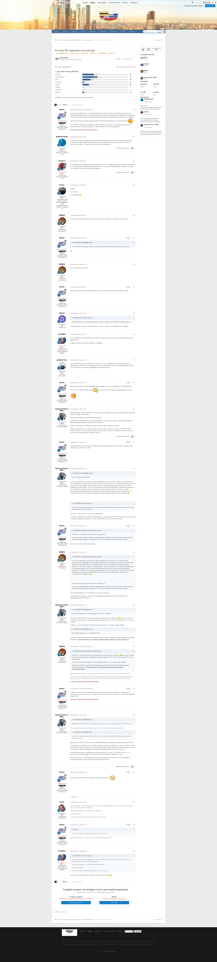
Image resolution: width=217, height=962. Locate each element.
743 (63, 173)
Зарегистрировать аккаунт (76, 902)
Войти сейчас (114, 902)
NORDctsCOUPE (62, 137)
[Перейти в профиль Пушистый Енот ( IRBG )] (62, 416)
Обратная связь (111, 948)
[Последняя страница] (69, 105)
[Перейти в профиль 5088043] (62, 221)
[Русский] (213, 2)
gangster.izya (62, 360)
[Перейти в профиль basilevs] (62, 166)
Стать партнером (114, 2)
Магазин (92, 31)
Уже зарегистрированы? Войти (194, 6)
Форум (92, 2)
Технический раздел (76, 59)
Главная (74, 31)
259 (63, 149)
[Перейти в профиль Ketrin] (62, 808)
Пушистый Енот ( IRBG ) (62, 410)
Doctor (61, 185)
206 (63, 423)
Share (119, 59)
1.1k (63, 347)
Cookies (118, 948)
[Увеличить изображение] (130, 121)
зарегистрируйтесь (74, 97)
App (83, 31)
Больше (132, 31)
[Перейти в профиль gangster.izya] (62, 366)
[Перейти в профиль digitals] (62, 319)
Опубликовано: (78, 109)
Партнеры (133, 2)
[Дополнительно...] (134, 110)
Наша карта (97, 931)
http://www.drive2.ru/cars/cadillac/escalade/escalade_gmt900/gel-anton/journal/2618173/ (103, 639)
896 (63, 228)
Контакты (125, 2)
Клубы (123, 31)
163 (63, 372)
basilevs (62, 161)
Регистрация (210, 5)
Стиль (103, 948)
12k (63, 124)
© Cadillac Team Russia (108, 951)
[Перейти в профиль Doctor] (62, 191)
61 (62, 815)
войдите (64, 97)
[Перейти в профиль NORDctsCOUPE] (62, 142)
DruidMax (62, 334)
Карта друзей (101, 2)
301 (63, 198)
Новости (85, 2)
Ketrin (62, 802)
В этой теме (160, 31)
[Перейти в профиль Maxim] (57, 59)
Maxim (66, 57)
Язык (98, 948)
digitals (62, 313)
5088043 (62, 215)
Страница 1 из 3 (76, 105)
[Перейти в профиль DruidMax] (62, 340)
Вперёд (65, 105)
